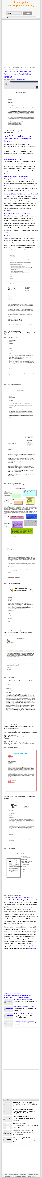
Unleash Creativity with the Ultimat (22, 1138)
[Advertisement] (21, 43)
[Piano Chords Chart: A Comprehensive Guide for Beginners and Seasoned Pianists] (8, 1024)
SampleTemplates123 (16, 946)
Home (5, 67)
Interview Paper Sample (19, 1123)
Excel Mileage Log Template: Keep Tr (24, 1006)
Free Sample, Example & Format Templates (25, 1176)
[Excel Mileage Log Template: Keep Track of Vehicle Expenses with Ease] (8, 1008)
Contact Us (7, 1174)
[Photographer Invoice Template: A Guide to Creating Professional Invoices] (7, 1134)
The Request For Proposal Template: (24, 1014)
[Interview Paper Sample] (8, 1128)
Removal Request (33, 1174)
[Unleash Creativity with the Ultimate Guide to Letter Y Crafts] (7, 1139)
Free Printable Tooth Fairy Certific (23, 999)
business (8, 993)
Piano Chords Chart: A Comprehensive (24, 1021)
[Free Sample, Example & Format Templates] (21, 8)
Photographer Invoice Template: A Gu (23, 1130)
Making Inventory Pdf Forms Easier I (23, 1102)
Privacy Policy (23, 1174)
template (19, 993)
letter (15, 993)
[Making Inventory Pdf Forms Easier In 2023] (7, 1103)
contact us (33, 948)
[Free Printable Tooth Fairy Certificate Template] (8, 1001)
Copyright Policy (14, 1174)
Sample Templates (14, 67)
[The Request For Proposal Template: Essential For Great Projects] (8, 1015)
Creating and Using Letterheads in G (23, 1116)
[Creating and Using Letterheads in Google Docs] (7, 1118)
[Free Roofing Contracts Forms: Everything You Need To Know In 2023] (7, 1110)
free (12, 993)
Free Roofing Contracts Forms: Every (23, 1109)
